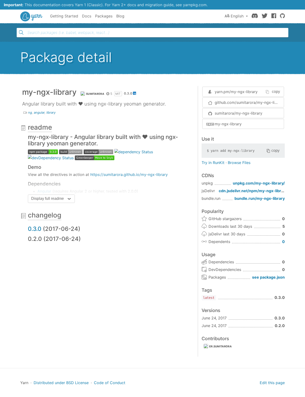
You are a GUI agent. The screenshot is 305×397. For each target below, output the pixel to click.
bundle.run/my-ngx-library (259, 198)
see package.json (268, 277)
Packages (103, 16)
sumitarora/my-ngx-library (238, 113)
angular (39, 112)
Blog (120, 16)
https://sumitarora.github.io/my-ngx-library (129, 174)
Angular (44, 191)
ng (30, 112)
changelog (44, 215)
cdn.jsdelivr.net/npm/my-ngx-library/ (253, 190)
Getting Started (64, 16)
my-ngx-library (228, 124)
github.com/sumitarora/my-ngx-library (249, 102)
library (51, 112)
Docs (86, 16)
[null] (43, 151)
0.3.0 (34, 228)
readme (40, 127)
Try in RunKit (213, 162)
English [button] (237, 16)
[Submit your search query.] (21, 32)
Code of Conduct (109, 382)
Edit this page (272, 382)
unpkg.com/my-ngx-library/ (259, 183)
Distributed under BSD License (61, 382)
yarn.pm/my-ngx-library (236, 91)
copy (276, 92)
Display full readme (47, 198)
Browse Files (239, 162)
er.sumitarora (220, 346)
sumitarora (95, 93)
